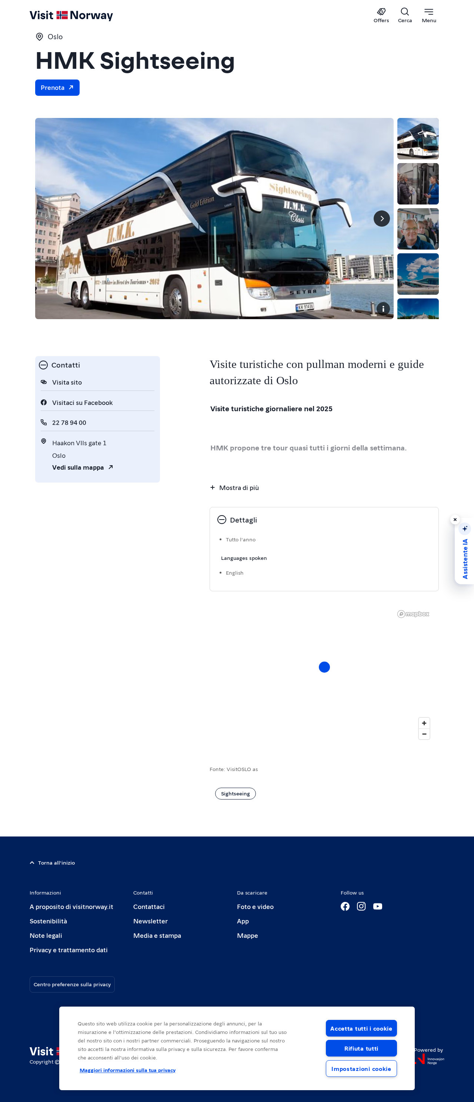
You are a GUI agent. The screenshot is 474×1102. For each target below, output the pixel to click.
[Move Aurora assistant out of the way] (455, 519)
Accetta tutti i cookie (361, 1028)
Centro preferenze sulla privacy (72, 984)
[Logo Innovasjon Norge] (429, 1059)
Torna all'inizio (56, 862)
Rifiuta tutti (361, 1048)
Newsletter (150, 920)
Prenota (52, 87)
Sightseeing (235, 793)
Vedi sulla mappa (78, 467)
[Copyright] (383, 308)
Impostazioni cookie (361, 1068)
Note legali (46, 935)
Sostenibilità (48, 920)
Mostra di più (239, 487)
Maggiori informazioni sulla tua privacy (128, 1069)
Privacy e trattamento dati (69, 949)
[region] (324, 674)
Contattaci (149, 906)
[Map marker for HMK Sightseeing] (324, 667)
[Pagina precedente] (47, 218)
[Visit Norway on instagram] (361, 906)
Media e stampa (157, 935)
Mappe (247, 935)
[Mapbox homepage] (413, 614)
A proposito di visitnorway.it (71, 906)
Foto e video (255, 906)
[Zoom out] (424, 734)
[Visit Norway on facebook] (345, 906)
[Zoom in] (424, 723)
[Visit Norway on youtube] (377, 906)
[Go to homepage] (83, 15)
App (243, 920)
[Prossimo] (382, 218)
